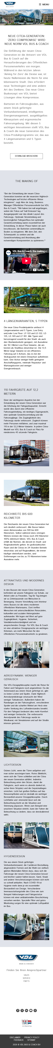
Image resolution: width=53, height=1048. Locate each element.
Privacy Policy (31, 1037)
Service (26, 978)
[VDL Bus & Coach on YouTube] (30, 1010)
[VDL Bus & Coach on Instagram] (35, 1010)
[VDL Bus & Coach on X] (22, 1010)
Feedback (19, 1040)
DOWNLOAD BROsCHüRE (26, 156)
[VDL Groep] (26, 1023)
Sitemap (31, 1040)
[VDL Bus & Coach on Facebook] (17, 1010)
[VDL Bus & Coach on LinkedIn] (26, 1010)
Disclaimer (15, 1037)
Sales (26, 975)
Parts (26, 981)
